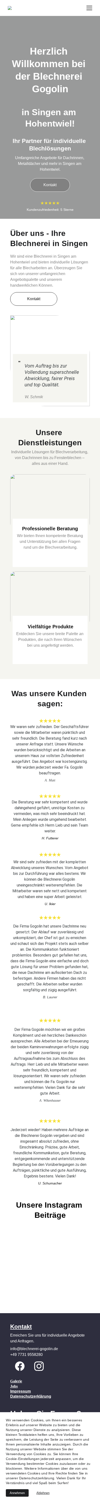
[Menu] (89, 8)
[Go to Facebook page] (20, 1366)
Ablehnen (43, 1493)
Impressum (20, 1391)
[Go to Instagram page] (39, 1366)
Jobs (14, 1386)
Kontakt (50, 185)
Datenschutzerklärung (30, 1396)
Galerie (16, 1381)
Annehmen (17, 1493)
